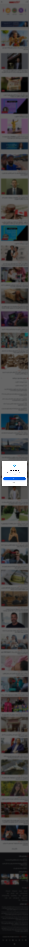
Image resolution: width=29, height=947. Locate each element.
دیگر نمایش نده (14, 482)
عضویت (14, 479)
